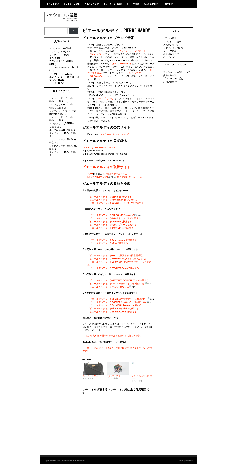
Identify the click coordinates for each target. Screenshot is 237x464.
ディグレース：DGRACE (60, 73)
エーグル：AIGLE (57, 129)
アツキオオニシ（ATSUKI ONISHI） (61, 62)
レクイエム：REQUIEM (59, 51)
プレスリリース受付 (173, 78)
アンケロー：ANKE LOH (60, 48)
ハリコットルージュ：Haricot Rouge (63, 69)
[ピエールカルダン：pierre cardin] (143, 368)
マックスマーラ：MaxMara (62, 139)
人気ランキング (92, 3)
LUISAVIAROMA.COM (97, 176)
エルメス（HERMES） (121, 63)
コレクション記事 (72, 3)
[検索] (73, 31)
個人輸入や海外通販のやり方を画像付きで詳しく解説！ (114, 335)
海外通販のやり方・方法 (114, 173)
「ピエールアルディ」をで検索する (109, 196)
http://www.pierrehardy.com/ (114, 134)
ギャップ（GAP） (105, 98)
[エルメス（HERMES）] (93, 368)
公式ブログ (168, 3)
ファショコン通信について (176, 72)
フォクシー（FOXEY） (59, 54)
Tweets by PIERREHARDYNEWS (98, 147)
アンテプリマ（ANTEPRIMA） (63, 123)
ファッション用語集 (113, 3)
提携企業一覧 (170, 75)
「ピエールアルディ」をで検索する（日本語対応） (115, 255)
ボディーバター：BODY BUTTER (64, 76)
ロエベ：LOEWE (56, 83)
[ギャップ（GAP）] (118, 368)
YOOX (90, 173)
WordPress (189, 460)
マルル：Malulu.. (57, 80)
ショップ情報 (133, 3)
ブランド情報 (53, 3)
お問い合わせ (170, 81)
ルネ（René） (55, 57)
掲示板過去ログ (151, 3)
